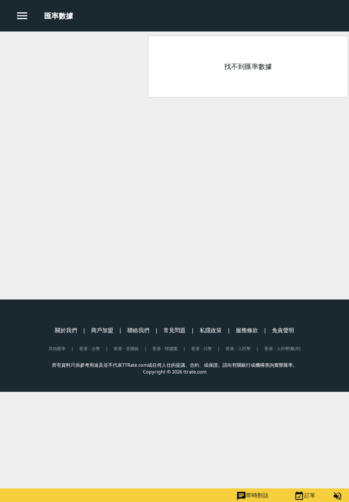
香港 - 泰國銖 (126, 348)
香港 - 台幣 (89, 348)
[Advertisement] (73, 93)
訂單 (304, 496)
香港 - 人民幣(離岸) (282, 348)
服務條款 (247, 330)
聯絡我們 (138, 330)
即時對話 (252, 496)
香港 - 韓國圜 (164, 348)
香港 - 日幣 (201, 348)
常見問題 (174, 330)
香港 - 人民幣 (238, 348)
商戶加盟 (102, 330)
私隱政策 (211, 330)
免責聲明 (283, 330)
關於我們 (66, 330)
